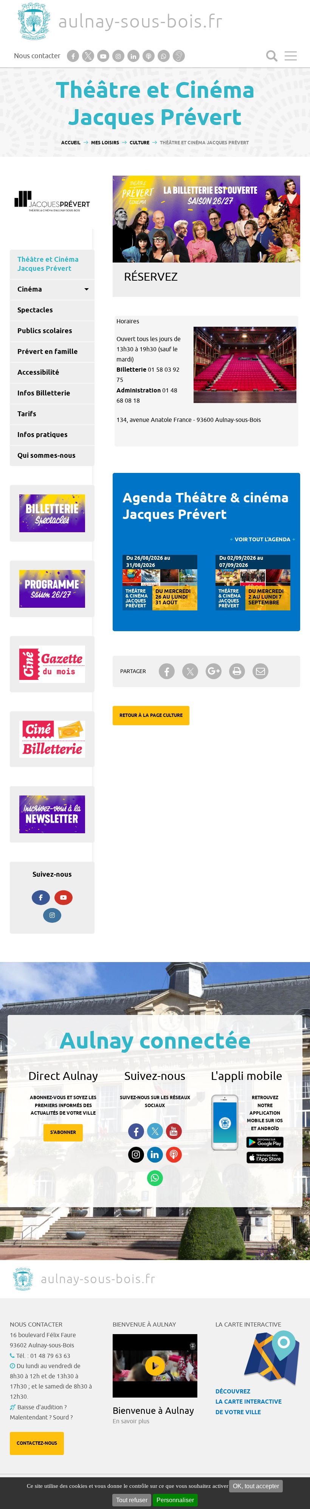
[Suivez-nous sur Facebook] (41, 897)
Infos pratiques (42, 435)
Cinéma (29, 289)
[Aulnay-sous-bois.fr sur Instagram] (52, 915)
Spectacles (35, 310)
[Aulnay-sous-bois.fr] (33, 21)
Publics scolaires (44, 331)
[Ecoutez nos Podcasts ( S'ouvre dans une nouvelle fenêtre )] (174, 1155)
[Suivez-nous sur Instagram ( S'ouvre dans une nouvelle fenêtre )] (136, 1155)
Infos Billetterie (43, 393)
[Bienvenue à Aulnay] (155, 1366)
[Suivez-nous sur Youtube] (63, 897)
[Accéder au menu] (290, 55)
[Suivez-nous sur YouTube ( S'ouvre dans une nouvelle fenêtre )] (174, 1131)
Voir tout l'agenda (262, 540)
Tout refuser (131, 1500)
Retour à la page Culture (151, 715)
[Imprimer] (237, 671)
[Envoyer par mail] (260, 671)
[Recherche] (271, 55)
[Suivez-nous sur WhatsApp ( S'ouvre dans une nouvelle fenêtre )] (155, 1178)
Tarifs (26, 414)
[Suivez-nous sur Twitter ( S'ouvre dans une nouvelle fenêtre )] (155, 1131)
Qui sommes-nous (46, 455)
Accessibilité (38, 372)
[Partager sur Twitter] (190, 671)
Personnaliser (175, 1500)
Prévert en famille (47, 352)
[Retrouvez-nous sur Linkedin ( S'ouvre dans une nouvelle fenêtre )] (155, 1155)
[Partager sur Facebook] (167, 671)
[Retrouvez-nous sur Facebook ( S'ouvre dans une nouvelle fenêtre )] (136, 1131)
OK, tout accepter (256, 1486)
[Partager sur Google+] (214, 671)
